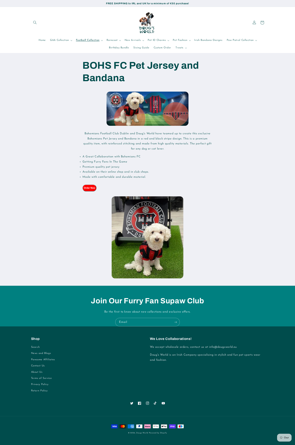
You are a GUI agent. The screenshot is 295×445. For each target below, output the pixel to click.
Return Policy (39, 390)
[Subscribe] (176, 322)
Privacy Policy (39, 384)
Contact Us (38, 366)
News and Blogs (41, 353)
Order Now (89, 188)
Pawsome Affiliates (43, 359)
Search (35, 347)
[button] (35, 22)
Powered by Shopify (158, 433)
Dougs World (142, 433)
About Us (37, 372)
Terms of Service (41, 378)
